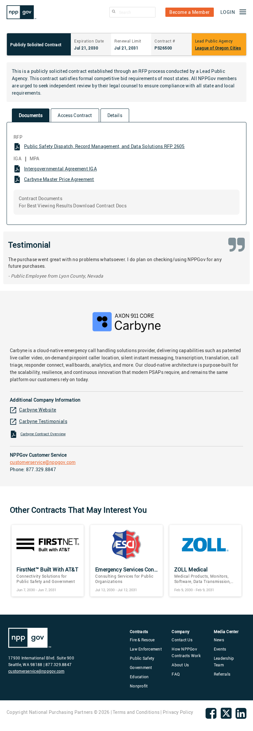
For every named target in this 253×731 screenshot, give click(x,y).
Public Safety (142, 658)
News (219, 639)
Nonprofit (139, 685)
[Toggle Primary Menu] (242, 12)
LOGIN (227, 12)
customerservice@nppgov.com (43, 462)
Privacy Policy (178, 712)
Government (141, 667)
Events (220, 649)
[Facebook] (211, 716)
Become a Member (189, 12)
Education (139, 676)
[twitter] (226, 717)
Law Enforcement (146, 649)
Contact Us (182, 639)
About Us (180, 664)
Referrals (222, 674)
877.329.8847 (41, 469)
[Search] (113, 11)
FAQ (176, 674)
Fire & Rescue (142, 639)
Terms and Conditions (136, 712)
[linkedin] (241, 716)
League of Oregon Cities (218, 47)
